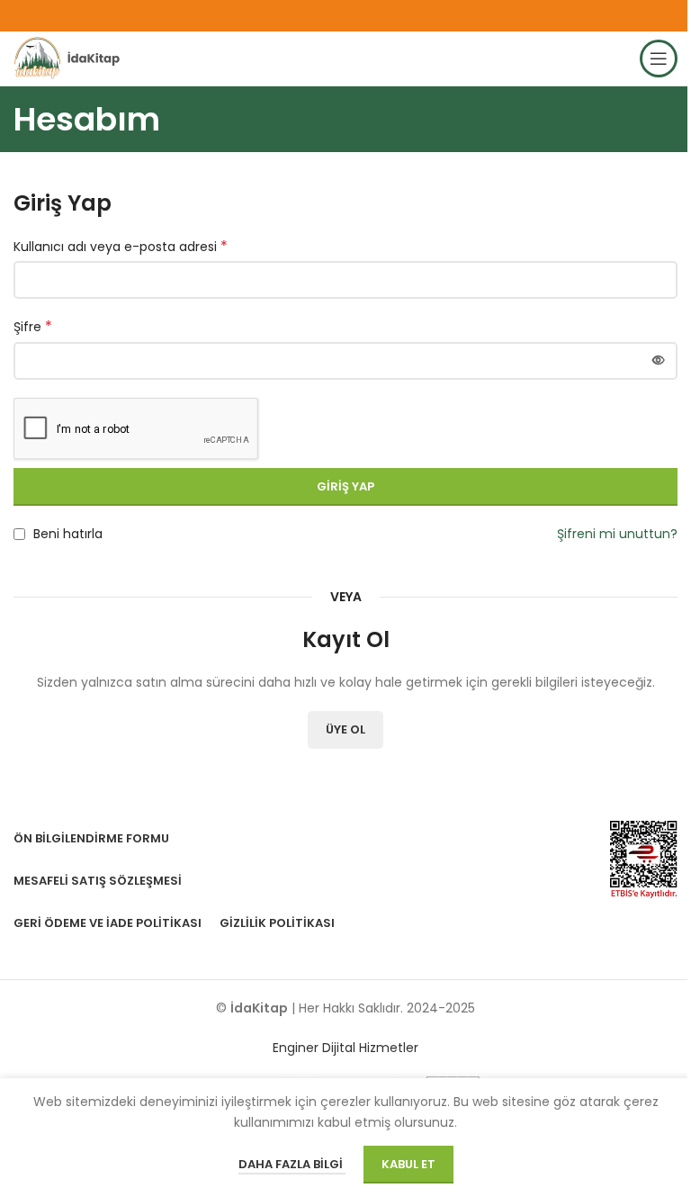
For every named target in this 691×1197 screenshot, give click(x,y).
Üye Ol (345, 729)
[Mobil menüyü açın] (659, 58)
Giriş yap (345, 486)
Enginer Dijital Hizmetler (345, 1048)
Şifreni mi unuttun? (617, 534)
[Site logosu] (69, 58)
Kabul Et (408, 1164)
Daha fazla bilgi (292, 1164)
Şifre (32, 327)
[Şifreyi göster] (659, 361)
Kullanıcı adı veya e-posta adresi (120, 246)
